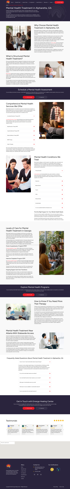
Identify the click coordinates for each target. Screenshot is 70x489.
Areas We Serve (39, 2)
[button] (63, 429)
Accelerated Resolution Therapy (11, 119)
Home (7, 5)
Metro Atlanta (53, 42)
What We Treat (17, 2)
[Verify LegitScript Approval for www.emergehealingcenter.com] (58, 470)
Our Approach (31, 2)
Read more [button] (9, 433)
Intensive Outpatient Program (12, 260)
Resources (46, 2)
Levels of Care (24, 2)
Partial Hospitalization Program (12, 248)
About (12, 2)
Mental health (8, 73)
